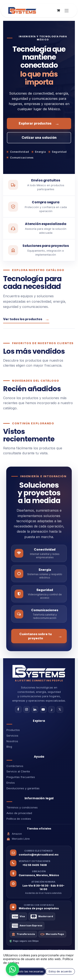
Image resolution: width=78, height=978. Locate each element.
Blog (9, 746)
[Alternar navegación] (66, 10)
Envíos (10, 782)
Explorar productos (39, 123)
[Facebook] (18, 709)
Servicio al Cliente (18, 771)
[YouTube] (43, 709)
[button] (12, 969)
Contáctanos (14, 766)
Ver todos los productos (26, 319)
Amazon (17, 833)
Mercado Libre (21, 838)
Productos (13, 730)
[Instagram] (26, 709)
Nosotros (12, 741)
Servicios (12, 735)
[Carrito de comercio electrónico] (58, 10)
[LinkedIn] (35, 709)
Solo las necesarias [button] (30, 971)
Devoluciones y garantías (23, 788)
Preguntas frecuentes (20, 777)
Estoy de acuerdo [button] (60, 971)
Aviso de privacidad (19, 813)
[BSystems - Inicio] (39, 671)
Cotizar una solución (39, 137)
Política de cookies (18, 818)
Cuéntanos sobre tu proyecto (40, 636)
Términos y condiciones (22, 807)
